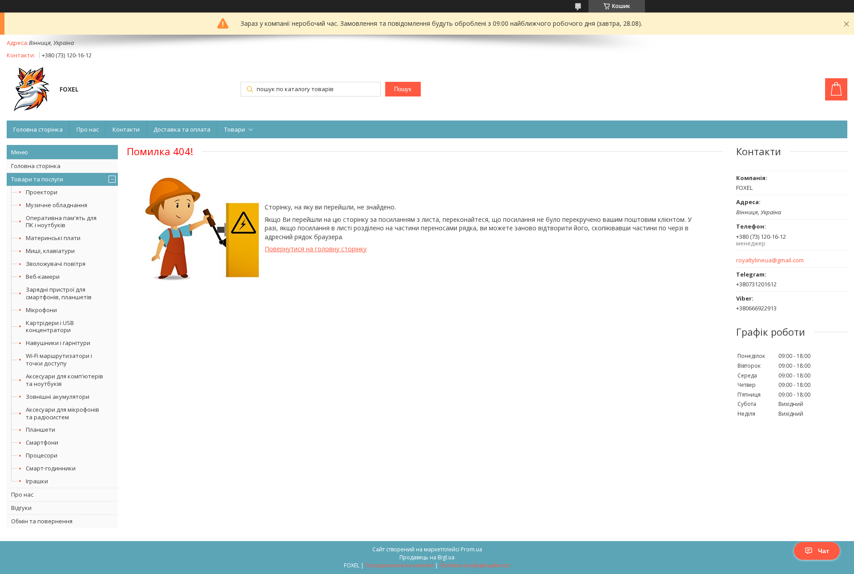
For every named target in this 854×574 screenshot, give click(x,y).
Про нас (88, 129)
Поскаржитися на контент (399, 565)
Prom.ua (471, 549)
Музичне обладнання (56, 205)
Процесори (41, 455)
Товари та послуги (37, 179)
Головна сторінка (38, 129)
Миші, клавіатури (50, 251)
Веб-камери (43, 277)
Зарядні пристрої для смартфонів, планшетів (59, 293)
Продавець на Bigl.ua (427, 557)
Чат (823, 550)
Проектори (41, 192)
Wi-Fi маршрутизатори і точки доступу (59, 359)
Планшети (40, 429)
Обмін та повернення (42, 521)
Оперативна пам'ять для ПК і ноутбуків (61, 221)
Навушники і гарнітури (58, 343)
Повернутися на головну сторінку (316, 249)
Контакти (126, 129)
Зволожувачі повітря (55, 264)
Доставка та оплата (181, 129)
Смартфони (42, 442)
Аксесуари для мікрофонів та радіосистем (62, 413)
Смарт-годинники (51, 468)
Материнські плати (53, 238)
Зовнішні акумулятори (57, 397)
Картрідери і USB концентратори (50, 326)
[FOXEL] (29, 90)
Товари (234, 129)
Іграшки (37, 481)
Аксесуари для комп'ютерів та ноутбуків (64, 380)
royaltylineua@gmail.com (770, 260)
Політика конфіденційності (474, 565)
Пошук (402, 89)
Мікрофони (41, 310)
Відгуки (21, 508)
